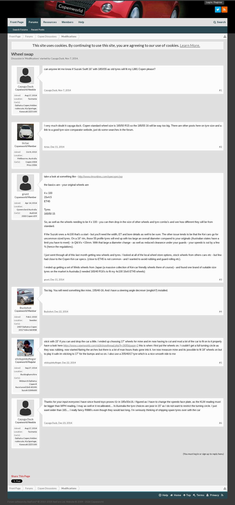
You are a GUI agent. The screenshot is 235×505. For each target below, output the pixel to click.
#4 (220, 311)
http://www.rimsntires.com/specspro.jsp (100, 176)
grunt (25, 194)
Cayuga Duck (57, 58)
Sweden (33, 320)
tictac (25, 143)
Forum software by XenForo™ (37, 501)
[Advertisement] (117, 123)
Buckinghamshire (28, 374)
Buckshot (25, 307)
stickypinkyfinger (25, 358)
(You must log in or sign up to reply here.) (203, 454)
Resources (50, 22)
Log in (209, 2)
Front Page (17, 22)
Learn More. (190, 45)
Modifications (32, 58)
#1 (220, 90)
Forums (33, 22)
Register (218, 2)
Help (81, 22)
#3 (220, 279)
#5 (220, 362)
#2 (220, 146)
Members (67, 22)
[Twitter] (218, 10)
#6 (220, 423)
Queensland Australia (27, 209)
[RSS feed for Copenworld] (222, 495)
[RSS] (224, 10)
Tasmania (32, 98)
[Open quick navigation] (225, 36)
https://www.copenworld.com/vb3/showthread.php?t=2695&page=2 (100, 345)
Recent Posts (37, 29)
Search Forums (20, 29)
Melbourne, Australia (27, 158)
